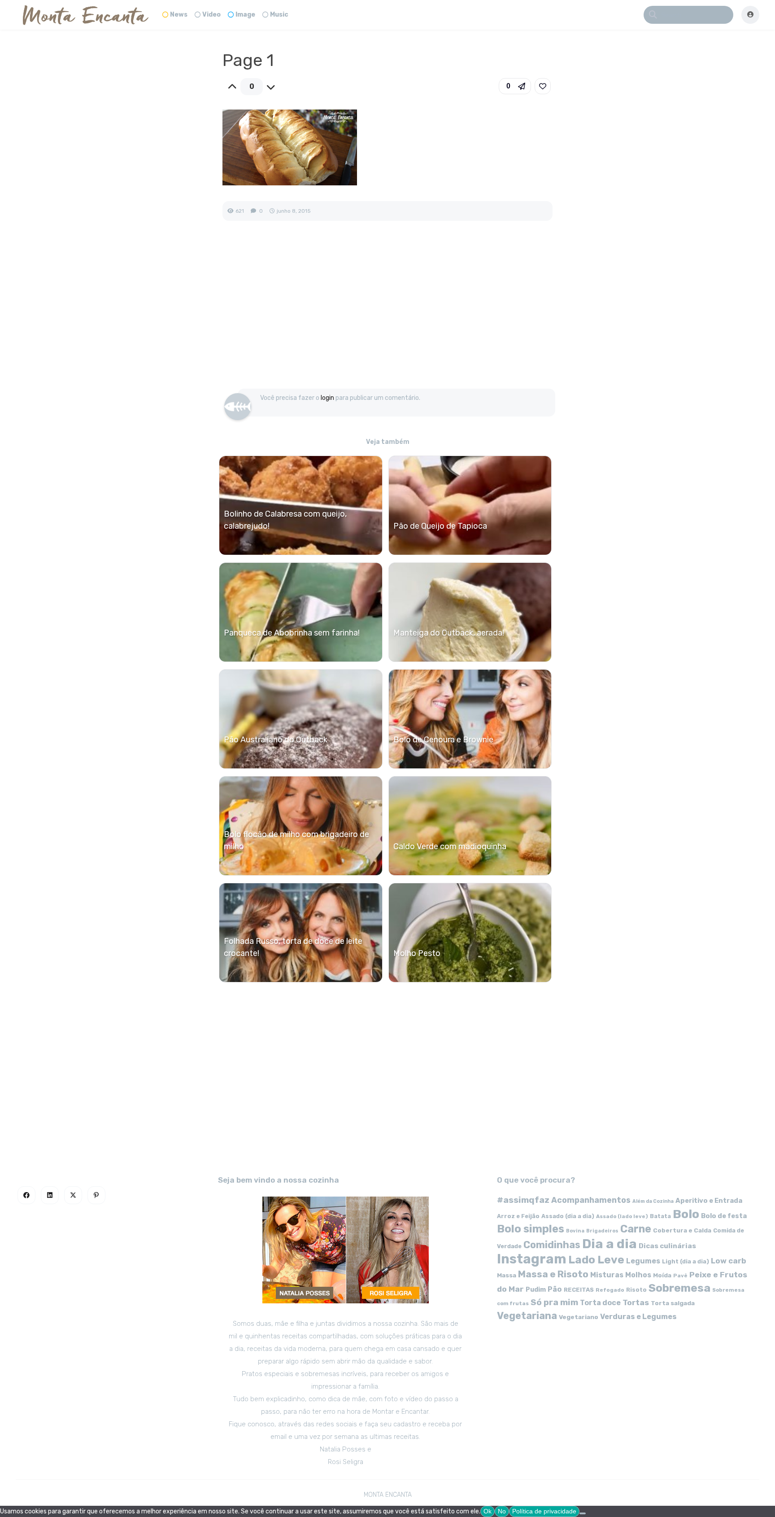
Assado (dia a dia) (567, 1216)
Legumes (643, 1261)
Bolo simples (530, 1229)
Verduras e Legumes (638, 1316)
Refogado (610, 1290)
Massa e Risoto (553, 1274)
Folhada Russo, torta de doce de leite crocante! (293, 947)
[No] (582, 1513)
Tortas (636, 1302)
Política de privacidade (544, 1511)
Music (279, 14)
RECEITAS (579, 1289)
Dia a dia (609, 1243)
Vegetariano (578, 1316)
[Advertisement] (387, 314)
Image (245, 14)
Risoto (636, 1289)
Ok (487, 1511)
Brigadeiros (602, 1231)
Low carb (728, 1260)
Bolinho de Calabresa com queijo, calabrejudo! (285, 520)
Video (211, 14)
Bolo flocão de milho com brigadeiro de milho (296, 840)
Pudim (536, 1289)
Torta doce (600, 1302)
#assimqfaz (523, 1200)
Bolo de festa (724, 1216)
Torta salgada (673, 1303)
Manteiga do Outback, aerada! (448, 633)
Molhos (638, 1275)
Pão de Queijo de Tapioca (440, 526)
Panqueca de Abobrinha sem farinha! (292, 633)
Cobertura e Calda (682, 1230)
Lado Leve (596, 1259)
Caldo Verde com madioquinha (449, 846)
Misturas (606, 1275)
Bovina (575, 1231)
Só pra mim (554, 1302)
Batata (660, 1216)
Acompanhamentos (591, 1200)
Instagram (531, 1259)
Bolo (686, 1214)
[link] (543, 86)
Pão (555, 1289)
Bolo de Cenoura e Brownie (443, 740)
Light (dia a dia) (685, 1261)
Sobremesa (679, 1287)
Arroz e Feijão (518, 1216)
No (502, 1511)
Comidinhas (551, 1244)
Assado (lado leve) (622, 1216)
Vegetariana (527, 1316)
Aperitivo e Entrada (708, 1201)
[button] (515, 86)
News (178, 14)
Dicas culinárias (667, 1246)
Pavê (680, 1275)
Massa (506, 1275)
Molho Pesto (416, 953)
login (327, 398)
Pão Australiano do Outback (275, 740)
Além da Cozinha (653, 1201)
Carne (635, 1229)
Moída (662, 1275)
